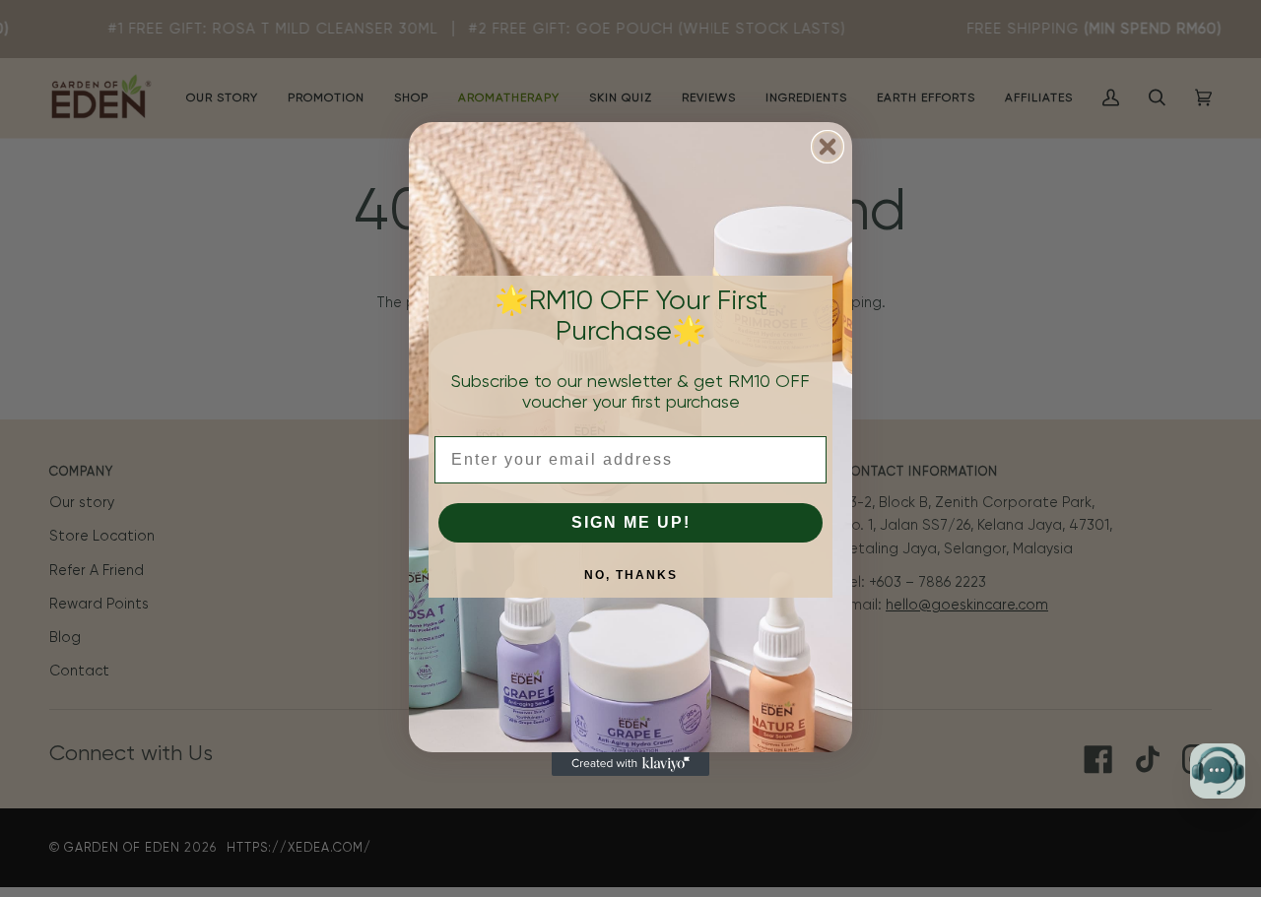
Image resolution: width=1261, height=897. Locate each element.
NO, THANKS (631, 575)
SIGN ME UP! (631, 522)
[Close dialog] (827, 146)
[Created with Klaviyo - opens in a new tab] (630, 764)
